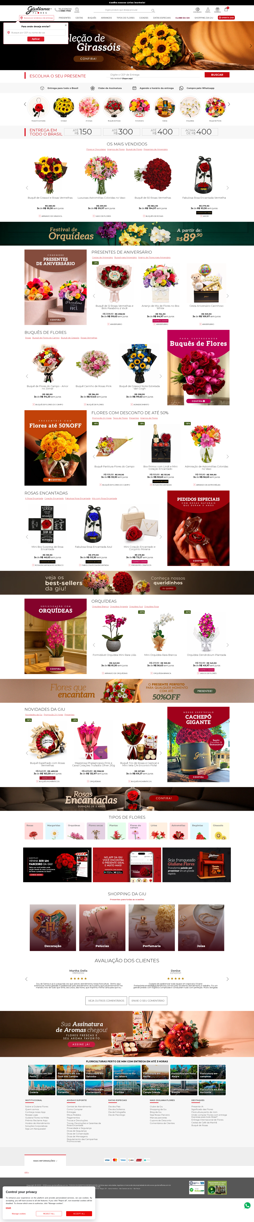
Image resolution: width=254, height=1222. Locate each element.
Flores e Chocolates (96, 149)
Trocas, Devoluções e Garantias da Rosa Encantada (84, 1124)
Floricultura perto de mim (204, 1112)
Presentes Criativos (141, 565)
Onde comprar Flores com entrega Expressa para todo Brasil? (209, 1116)
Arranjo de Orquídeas (116, 673)
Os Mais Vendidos (127, 144)
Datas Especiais (162, 18)
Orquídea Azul (136, 606)
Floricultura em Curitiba (123, 1091)
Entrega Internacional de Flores (207, 1120)
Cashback (197, 12)
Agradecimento (141, 404)
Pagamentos (73, 1117)
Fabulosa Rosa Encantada (77, 498)
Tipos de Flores (126, 18)
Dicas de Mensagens (77, 1136)
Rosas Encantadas (162, 485)
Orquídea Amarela (119, 606)
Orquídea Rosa (151, 606)
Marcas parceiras (158, 1117)
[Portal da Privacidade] (196, 1184)
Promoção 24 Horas (102, 418)
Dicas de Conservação (78, 1133)
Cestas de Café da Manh (204, 1122)
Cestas (79, 18)
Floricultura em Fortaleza (66, 1091)
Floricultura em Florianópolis (95, 1091)
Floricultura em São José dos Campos (69, 1075)
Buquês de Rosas (114, 121)
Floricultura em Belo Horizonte (211, 1091)
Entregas (71, 1112)
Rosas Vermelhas (89, 337)
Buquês (92, 18)
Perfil (207, 12)
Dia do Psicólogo (116, 1115)
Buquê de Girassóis (70, 337)
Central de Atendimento (79, 1106)
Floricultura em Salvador (95, 1075)
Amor (206, 216)
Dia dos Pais (114, 1106)
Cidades (143, 18)
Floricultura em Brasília (180, 1091)
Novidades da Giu (44, 709)
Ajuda (76, 12)
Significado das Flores (202, 1109)
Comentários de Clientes (162, 1123)
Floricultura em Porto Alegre (184, 1075)
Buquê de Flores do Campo (116, 485)
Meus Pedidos (74, 1115)
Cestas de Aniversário (102, 257)
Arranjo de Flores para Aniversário (154, 257)
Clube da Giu (182, 18)
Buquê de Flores (215, 121)
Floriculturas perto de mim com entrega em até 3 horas (127, 1061)
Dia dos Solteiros (116, 1109)
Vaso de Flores (103, 216)
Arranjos (106, 18)
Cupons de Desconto (160, 1120)
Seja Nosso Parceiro (160, 1115)
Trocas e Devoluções (77, 1120)
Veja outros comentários (106, 1000)
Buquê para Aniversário (125, 257)
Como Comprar (75, 1109)
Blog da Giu (155, 1112)
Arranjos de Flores (116, 149)
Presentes (65, 18)
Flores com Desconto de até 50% (129, 412)
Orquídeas (190, 121)
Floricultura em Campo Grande (151, 1091)
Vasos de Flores (208, 673)
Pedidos (217, 12)
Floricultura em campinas (208, 1075)
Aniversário (139, 121)
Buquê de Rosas (199, 1125)
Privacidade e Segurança (79, 1128)
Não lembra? (121, 78)
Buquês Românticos (141, 781)
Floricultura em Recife (151, 1075)
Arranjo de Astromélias (208, 485)
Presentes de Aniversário (156, 149)
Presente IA (197, 1106)
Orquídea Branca (100, 606)
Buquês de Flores (45, 332)
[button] (251, 46)
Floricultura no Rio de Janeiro (125, 1075)
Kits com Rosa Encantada (104, 498)
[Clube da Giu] (127, 1056)
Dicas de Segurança (77, 1131)
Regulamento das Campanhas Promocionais (82, 1140)
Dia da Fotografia (117, 1112)
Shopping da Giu (204, 18)
